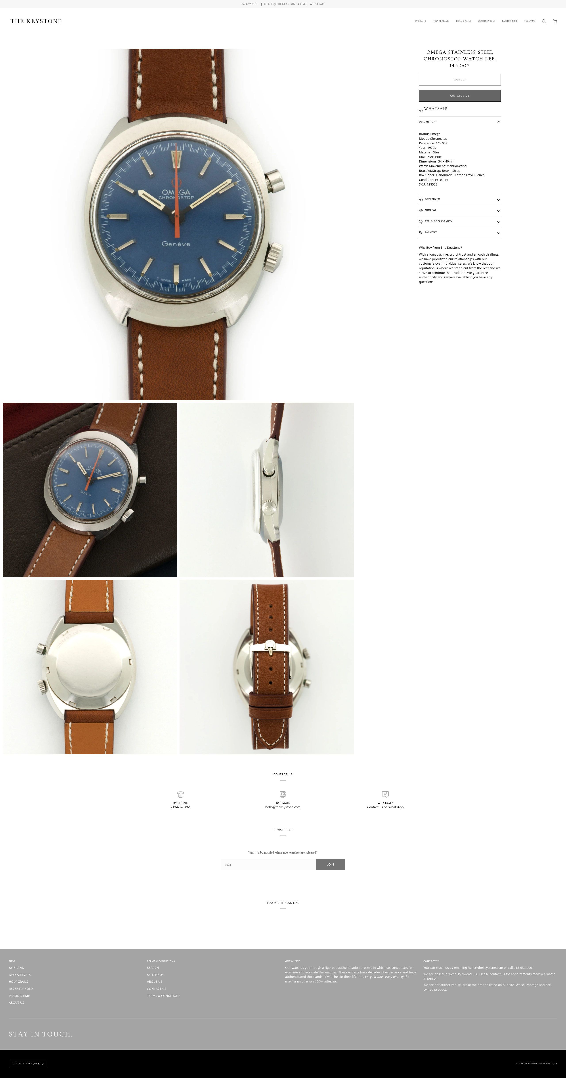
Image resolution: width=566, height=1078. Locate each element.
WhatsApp (317, 4)
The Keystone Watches (535, 1063)
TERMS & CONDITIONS (163, 996)
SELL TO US (155, 975)
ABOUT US (16, 1002)
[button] (421, 21)
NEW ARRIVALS (20, 975)
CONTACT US (156, 988)
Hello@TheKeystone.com (284, 4)
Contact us (460, 95)
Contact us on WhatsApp (385, 807)
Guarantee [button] (292, 961)
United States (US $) (26, 1063)
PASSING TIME (19, 996)
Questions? (432, 199)
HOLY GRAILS (18, 981)
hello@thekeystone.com (282, 807)
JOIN (330, 864)
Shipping (430, 210)
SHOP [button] (12, 961)
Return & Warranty (438, 221)
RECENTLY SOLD (21, 988)
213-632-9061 (181, 807)
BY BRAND (16, 967)
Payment (430, 232)
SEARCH (153, 967)
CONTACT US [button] (431, 961)
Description (427, 121)
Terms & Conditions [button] (161, 961)
